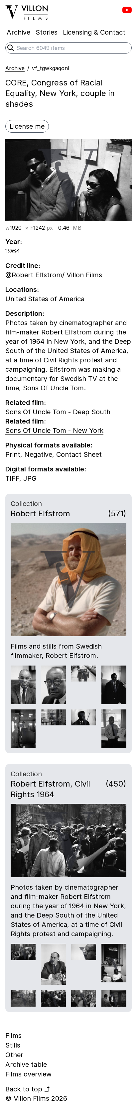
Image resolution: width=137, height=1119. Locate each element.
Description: (24, 313)
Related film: (25, 403)
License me (27, 126)
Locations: (22, 290)
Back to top (27, 1089)
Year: (13, 242)
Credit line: (22, 266)
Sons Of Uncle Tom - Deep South (57, 412)
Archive (15, 68)
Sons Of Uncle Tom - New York (54, 431)
